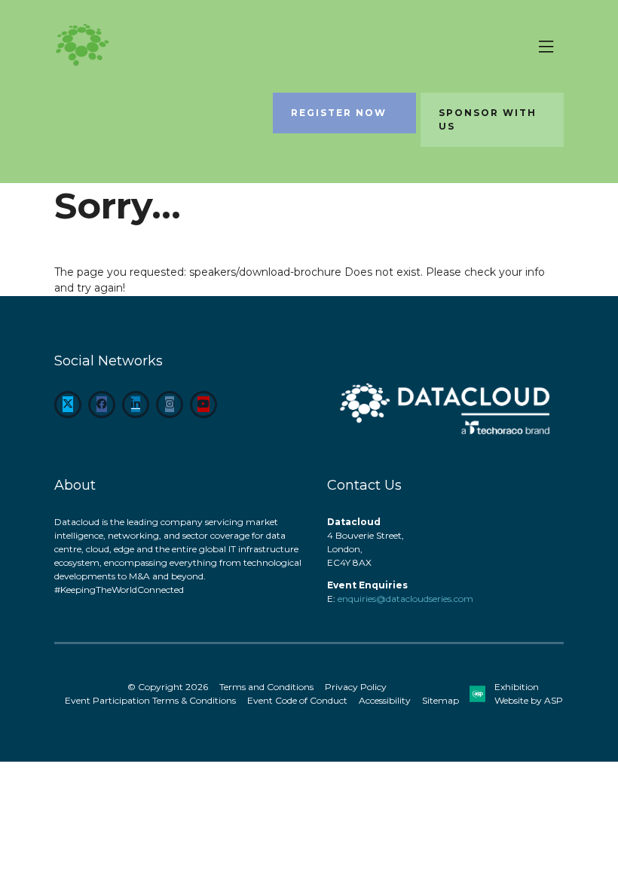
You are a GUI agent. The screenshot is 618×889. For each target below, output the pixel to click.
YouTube (203, 404)
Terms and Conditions (266, 686)
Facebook (101, 404)
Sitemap (440, 700)
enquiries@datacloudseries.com (405, 598)
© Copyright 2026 (167, 686)
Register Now (339, 112)
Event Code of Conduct (297, 700)
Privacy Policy (356, 686)
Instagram (169, 404)
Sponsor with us (488, 119)
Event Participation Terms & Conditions (150, 700)
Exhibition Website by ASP (528, 693)
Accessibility (385, 700)
